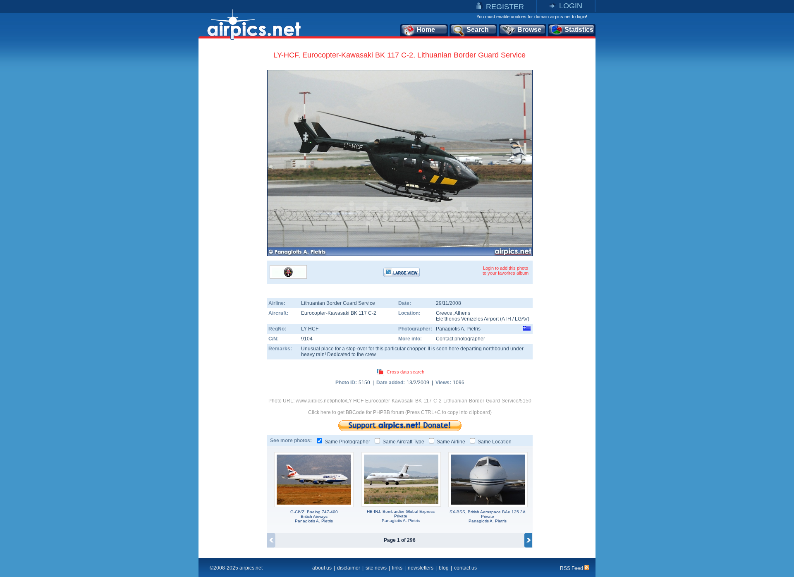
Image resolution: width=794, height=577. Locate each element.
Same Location (494, 442)
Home (425, 29)
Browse (529, 29)
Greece (444, 313)
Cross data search (405, 371)
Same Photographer (347, 442)
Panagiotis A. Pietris (458, 329)
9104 (307, 339)
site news (376, 568)
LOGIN (570, 6)
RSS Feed (572, 568)
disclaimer (348, 568)
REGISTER (505, 6)
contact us (465, 568)
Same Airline (450, 442)
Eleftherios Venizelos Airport (467, 319)
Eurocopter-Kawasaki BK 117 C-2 (338, 313)
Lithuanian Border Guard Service (338, 303)
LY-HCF (309, 329)
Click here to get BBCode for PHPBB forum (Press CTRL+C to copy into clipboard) (400, 412)
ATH (506, 319)
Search (477, 29)
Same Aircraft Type (403, 442)
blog (444, 568)
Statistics (578, 29)
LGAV (521, 319)
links (397, 568)
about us (322, 568)
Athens (462, 313)
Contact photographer (460, 339)
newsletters (420, 568)
